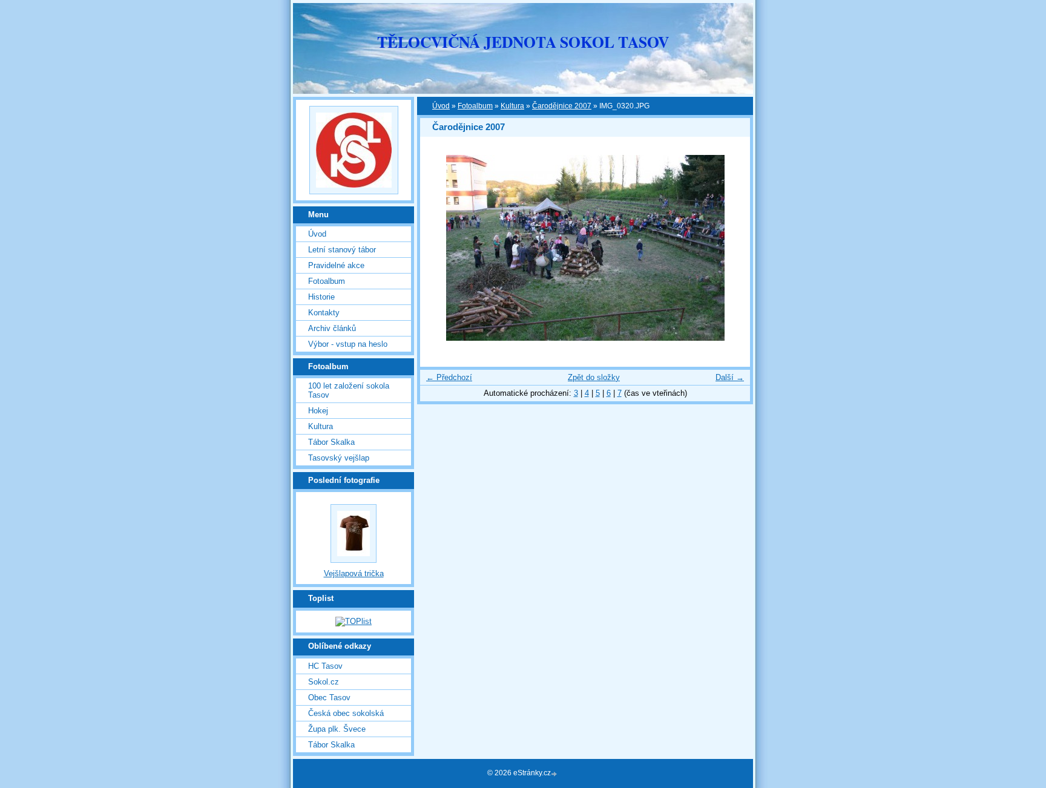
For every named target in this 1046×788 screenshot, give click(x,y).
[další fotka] (730, 248)
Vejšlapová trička (354, 573)
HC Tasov (325, 666)
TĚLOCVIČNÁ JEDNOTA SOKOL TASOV (523, 41)
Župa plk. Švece (337, 729)
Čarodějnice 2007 (561, 106)
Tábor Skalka (331, 442)
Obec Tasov (329, 697)
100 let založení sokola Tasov (348, 390)
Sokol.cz (323, 681)
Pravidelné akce (336, 265)
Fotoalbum (475, 106)
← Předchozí (449, 377)
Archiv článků (332, 328)
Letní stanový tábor (342, 249)
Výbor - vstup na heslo (347, 344)
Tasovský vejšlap (338, 457)
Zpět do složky (594, 377)
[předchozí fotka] (439, 248)
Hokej (318, 410)
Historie (321, 296)
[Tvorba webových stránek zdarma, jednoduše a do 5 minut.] (555, 774)
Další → (729, 377)
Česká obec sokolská (346, 713)
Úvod (441, 106)
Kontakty (324, 312)
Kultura (512, 106)
